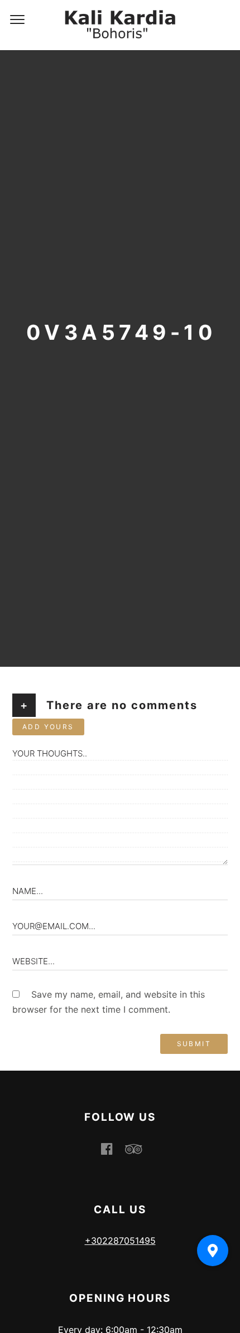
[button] (212, 1250)
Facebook (113, 1148)
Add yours (48, 726)
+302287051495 (120, 1240)
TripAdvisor (140, 1148)
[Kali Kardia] (120, 25)
